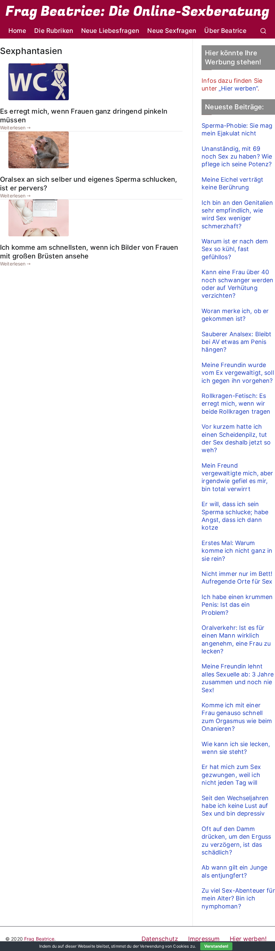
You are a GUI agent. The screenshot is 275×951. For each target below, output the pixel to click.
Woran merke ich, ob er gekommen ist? (235, 314)
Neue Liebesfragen (110, 31)
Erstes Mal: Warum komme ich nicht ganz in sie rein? (237, 550)
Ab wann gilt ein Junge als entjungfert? (234, 871)
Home (17, 31)
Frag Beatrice (39, 939)
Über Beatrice (225, 31)
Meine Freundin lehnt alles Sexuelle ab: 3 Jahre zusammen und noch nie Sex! (238, 678)
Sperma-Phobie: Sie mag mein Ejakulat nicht (237, 129)
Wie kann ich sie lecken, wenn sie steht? (236, 747)
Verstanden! (216, 946)
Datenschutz (160, 938)
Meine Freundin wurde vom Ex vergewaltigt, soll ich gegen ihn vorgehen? (238, 372)
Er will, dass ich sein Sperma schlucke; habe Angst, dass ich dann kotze (235, 515)
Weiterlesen (13, 127)
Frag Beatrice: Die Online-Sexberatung (137, 11)
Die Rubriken (53, 31)
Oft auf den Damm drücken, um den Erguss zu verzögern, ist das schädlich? (236, 840)
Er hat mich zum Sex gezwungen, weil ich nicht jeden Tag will (231, 774)
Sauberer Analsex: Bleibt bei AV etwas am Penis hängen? (236, 342)
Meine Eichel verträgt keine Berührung (232, 183)
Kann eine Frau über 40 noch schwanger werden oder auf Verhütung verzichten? (237, 284)
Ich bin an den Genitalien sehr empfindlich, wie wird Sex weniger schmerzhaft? (237, 214)
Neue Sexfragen (171, 31)
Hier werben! (248, 938)
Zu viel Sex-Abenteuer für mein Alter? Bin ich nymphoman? (238, 898)
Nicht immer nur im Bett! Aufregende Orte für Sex (237, 577)
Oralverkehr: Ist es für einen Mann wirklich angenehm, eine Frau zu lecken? (236, 639)
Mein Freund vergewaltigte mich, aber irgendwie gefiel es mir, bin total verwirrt (237, 477)
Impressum (204, 938)
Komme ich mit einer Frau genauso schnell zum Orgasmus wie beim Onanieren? (237, 717)
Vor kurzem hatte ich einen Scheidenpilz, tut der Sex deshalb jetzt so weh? (236, 438)
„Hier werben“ (238, 88)
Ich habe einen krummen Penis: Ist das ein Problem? (237, 604)
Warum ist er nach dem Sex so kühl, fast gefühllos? (235, 249)
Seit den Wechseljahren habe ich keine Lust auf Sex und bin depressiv (235, 805)
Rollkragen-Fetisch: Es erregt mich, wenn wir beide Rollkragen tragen (236, 403)
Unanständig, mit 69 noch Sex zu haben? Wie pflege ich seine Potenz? (237, 156)
